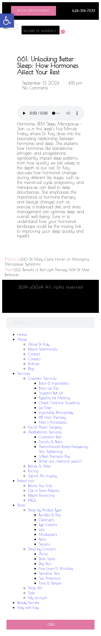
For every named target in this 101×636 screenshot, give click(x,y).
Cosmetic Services (42, 378)
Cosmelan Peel (50, 437)
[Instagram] (24, 303)
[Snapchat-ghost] (68, 303)
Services (23, 373)
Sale (31, 593)
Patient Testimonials (42, 349)
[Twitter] (42, 303)
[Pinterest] (77, 303)
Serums (44, 544)
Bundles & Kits (50, 515)
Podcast (33, 364)
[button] (79, 29)
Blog (31, 368)
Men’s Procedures (53, 422)
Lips (41, 529)
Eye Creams (48, 525)
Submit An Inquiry (42, 476)
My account (37, 598)
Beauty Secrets (28, 603)
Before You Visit (40, 486)
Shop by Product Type (44, 510)
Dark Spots (47, 559)
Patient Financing (41, 495)
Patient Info (25, 481)
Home (22, 334)
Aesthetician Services (45, 432)
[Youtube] (59, 303)
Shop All (35, 588)
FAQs (32, 500)
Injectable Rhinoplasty (56, 412)
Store (21, 505)
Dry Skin (45, 564)
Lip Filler (45, 407)
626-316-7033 (83, 11)
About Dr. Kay (38, 344)
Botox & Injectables (54, 383)
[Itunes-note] (50, 303)
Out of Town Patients (43, 490)
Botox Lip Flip (49, 388)
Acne (43, 554)
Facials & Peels (50, 442)
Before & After (39, 466)
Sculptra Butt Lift (51, 393)
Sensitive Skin (49, 573)
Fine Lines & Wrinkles (56, 568)
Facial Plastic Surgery (44, 427)
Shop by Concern (42, 549)
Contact (34, 354)
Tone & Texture (50, 583)
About (22, 339)
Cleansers (46, 520)
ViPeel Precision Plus (54, 456)
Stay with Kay (28, 607)
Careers (34, 359)
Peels (42, 539)
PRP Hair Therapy (52, 417)
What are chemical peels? (60, 461)
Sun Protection (50, 578)
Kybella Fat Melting (54, 398)
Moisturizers (48, 534)
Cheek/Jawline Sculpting (59, 403)
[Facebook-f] (33, 303)
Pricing (33, 471)
